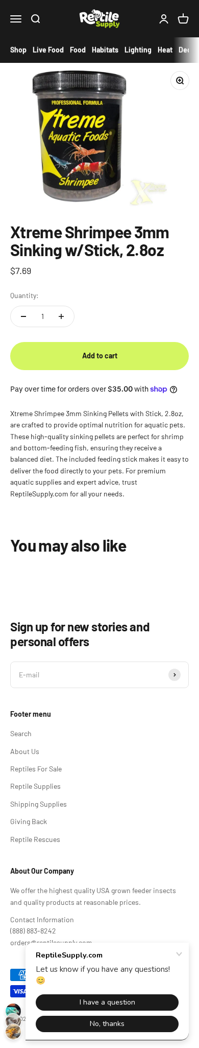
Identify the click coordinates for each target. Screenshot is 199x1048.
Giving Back (28, 821)
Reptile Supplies (35, 786)
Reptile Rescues (35, 839)
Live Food (48, 49)
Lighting (138, 49)
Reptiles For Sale (36, 768)
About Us (24, 751)
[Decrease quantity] (23, 316)
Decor (188, 49)
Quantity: (24, 295)
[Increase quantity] (61, 316)
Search (21, 733)
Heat (165, 49)
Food (78, 49)
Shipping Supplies (38, 804)
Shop (18, 49)
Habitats (105, 49)
